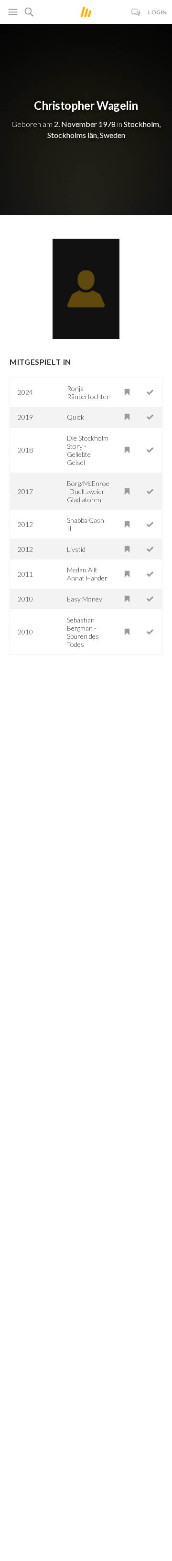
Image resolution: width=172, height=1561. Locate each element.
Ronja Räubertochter (88, 392)
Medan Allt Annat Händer (87, 574)
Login (157, 12)
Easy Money (84, 599)
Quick (75, 417)
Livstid (76, 549)
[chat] (136, 12)
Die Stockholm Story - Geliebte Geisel (87, 450)
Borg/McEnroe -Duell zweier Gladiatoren (88, 491)
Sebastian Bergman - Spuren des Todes (83, 632)
